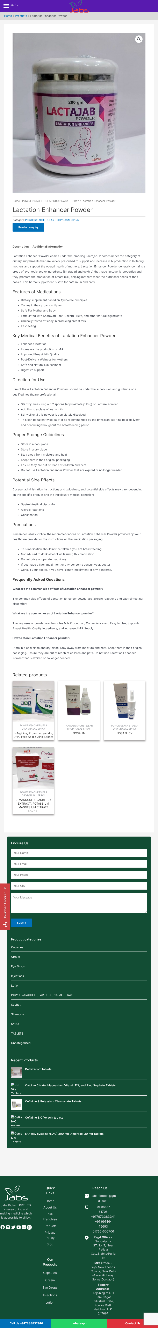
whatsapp (80, 1323)
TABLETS (17, 1033)
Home (8, 15)
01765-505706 (103, 1231)
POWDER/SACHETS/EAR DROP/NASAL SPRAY (50, 200)
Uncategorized (20, 1043)
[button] (139, 39)
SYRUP (16, 1024)
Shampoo (17, 1014)
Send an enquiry (28, 227)
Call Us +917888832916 (26, 1323)
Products (21, 15)
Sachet (16, 1004)
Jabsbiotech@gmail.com (103, 1198)
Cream (15, 956)
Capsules (17, 947)
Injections (17, 976)
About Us (50, 1207)
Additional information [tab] (48, 246)
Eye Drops (18, 966)
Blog (50, 1244)
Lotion (15, 985)
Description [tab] (21, 246)
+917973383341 (103, 1217)
